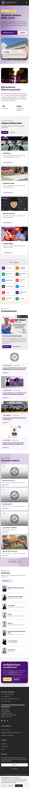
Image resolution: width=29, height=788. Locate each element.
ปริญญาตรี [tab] (5, 132)
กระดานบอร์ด (4, 743)
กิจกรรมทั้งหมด (14, 561)
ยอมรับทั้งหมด (19, 785)
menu (27, 3)
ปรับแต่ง (3, 785)
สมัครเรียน (14, 765)
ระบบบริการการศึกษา (5, 729)
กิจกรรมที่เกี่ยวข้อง (17, 347)
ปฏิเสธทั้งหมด (10, 785)
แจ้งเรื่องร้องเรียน (4, 746)
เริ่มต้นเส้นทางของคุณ (9, 33)
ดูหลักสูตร (22, 32)
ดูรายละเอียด (6, 485)
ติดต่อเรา (16, 679)
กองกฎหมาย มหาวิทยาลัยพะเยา (7, 735)
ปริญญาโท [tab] (13, 132)
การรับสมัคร (7, 679)
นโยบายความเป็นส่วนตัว (11, 782)
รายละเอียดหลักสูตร (8, 162)
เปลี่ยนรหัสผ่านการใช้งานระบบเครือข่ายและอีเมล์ (10, 732)
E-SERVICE (3, 749)
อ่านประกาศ (7, 347)
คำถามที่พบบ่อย (14, 769)
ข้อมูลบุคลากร (6, 581)
